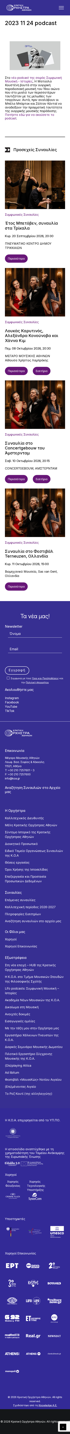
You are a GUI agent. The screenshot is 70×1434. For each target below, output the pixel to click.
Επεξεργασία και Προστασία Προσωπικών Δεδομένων (25, 879)
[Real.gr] (33, 1336)
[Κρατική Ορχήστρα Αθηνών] (19, 8)
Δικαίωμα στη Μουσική (22, 1007)
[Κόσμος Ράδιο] (33, 1283)
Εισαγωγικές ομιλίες (20, 1021)
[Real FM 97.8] (12, 1336)
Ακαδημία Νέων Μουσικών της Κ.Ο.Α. (32, 1000)
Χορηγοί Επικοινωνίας (21, 946)
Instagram (12, 698)
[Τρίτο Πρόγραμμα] (12, 1283)
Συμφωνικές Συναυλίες (22, 214)
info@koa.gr (12, 778)
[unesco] (57, 1232)
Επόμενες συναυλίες (20, 900)
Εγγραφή (17, 670)
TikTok (9, 711)
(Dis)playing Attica (18, 1065)
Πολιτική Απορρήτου (37, 682)
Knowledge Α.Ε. (48, 1405)
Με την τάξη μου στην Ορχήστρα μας (32, 1028)
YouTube (11, 706)
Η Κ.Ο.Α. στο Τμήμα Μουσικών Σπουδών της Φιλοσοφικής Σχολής (34, 979)
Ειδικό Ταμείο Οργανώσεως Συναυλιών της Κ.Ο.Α (34, 853)
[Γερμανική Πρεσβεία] (13, 1232)
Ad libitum (12, 1072)
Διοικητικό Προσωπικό (21, 844)
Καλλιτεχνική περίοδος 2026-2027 (30, 907)
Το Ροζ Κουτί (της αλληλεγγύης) (28, 1093)
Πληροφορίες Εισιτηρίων (23, 914)
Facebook (12, 702)
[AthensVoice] (12, 1353)
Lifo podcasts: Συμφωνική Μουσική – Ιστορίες (32, 991)
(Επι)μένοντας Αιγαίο (20, 1086)
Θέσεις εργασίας (17, 862)
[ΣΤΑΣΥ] (12, 1301)
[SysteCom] (35, 1196)
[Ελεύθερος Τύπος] (33, 1318)
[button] (61, 7)
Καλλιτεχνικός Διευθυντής (24, 818)
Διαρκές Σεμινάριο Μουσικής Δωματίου (34, 1047)
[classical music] (54, 1353)
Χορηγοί (11, 939)
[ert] (12, 1265)
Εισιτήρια (42, 371)
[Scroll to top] (63, 1427)
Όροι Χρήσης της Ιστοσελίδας (26, 869)
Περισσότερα (16, 258)
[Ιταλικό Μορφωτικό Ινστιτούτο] (35, 1232)
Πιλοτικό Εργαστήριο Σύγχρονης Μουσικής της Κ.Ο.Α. (28, 1056)
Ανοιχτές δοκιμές (17, 1014)
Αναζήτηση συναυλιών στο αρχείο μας (33, 921)
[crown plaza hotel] (13, 1196)
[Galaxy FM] (12, 1318)
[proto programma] (33, 1265)
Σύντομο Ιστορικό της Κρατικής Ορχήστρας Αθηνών (27, 834)
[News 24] (54, 1336)
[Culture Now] (54, 1301)
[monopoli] (12, 1371)
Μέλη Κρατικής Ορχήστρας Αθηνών (31, 825)
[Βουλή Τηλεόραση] (54, 1283)
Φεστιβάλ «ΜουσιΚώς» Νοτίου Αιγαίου (33, 1079)
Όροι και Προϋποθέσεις (45, 678)
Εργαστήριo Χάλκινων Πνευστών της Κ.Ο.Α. (32, 1037)
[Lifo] (33, 1301)
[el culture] (54, 1318)
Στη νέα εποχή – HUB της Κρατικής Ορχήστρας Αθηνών (30, 967)
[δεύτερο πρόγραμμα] (54, 1265)
